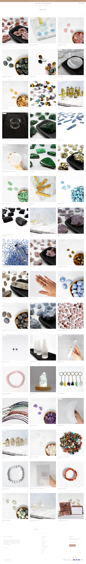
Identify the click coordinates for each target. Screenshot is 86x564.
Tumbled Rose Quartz (62, 44)
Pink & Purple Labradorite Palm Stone (10, 330)
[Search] (81, 3)
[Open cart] (83, 3)
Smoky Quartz (5, 298)
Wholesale (43, 543)
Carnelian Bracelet (62, 488)
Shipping (43, 544)
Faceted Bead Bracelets (7, 425)
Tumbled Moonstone (6, 520)
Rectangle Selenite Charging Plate (37, 488)
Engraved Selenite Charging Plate (9, 171)
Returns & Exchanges (45, 546)
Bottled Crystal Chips (6, 266)
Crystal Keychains (61, 393)
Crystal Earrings (5, 361)
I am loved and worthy (62, 520)
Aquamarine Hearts (34, 44)
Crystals (40, 5)
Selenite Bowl (60, 76)
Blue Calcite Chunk (34, 330)
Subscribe (72, 545)
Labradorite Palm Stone (7, 76)
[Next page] (50, 528)
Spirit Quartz (32, 266)
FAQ (50, 5)
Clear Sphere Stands (6, 139)
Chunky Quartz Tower (34, 520)
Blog (42, 552)
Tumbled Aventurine (6, 203)
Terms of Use (44, 549)
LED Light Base (33, 393)
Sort (82, 13)
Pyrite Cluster (60, 171)
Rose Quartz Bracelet (6, 393)
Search (43, 551)
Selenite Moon (61, 425)
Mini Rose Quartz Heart (62, 330)
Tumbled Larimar (61, 203)
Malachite (32, 171)
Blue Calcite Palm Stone (63, 298)
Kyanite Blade (60, 139)
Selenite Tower (33, 361)
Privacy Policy (44, 548)
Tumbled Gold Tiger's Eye (63, 266)
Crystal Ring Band (33, 298)
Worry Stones (33, 76)
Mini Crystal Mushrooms (35, 108)
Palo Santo (32, 203)
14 (47, 528)
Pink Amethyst (5, 44)
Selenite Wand (61, 361)
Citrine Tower (60, 108)
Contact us (43, 540)
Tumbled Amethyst (33, 425)
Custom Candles (44, 541)
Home (36, 5)
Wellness (46, 5)
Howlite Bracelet (5, 488)
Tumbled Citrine (5, 108)
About (43, 538)
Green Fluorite (33, 139)
